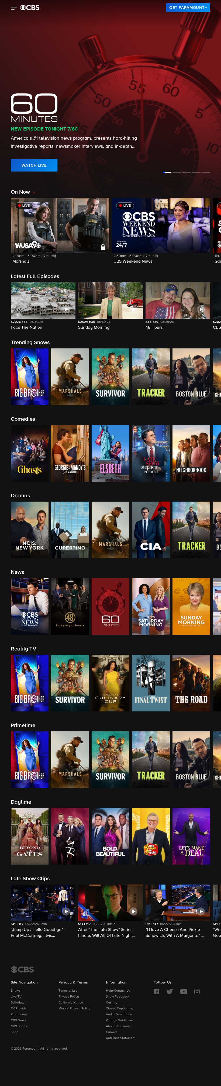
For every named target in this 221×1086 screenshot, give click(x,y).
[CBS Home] (22, 969)
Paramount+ (20, 1014)
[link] (188, 7)
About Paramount (119, 1026)
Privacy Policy (68, 996)
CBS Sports (19, 1026)
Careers (112, 1032)
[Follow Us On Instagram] (197, 991)
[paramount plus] (29, 7)
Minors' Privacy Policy (74, 1008)
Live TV (16, 996)
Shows (15, 990)
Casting (111, 1002)
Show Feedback (117, 996)
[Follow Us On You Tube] (183, 991)
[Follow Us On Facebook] (156, 991)
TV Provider (19, 1008)
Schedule (18, 1002)
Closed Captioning (119, 1008)
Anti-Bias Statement (121, 1038)
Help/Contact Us (118, 990)
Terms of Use (68, 990)
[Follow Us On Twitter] (169, 991)
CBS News (18, 1020)
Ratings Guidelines (120, 1020)
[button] (14, 8)
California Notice (70, 1002)
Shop (14, 1032)
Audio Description (119, 1014)
